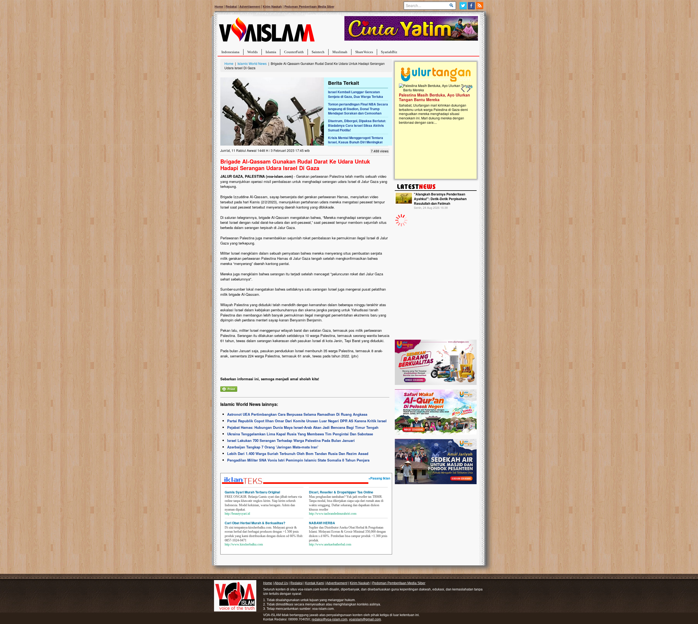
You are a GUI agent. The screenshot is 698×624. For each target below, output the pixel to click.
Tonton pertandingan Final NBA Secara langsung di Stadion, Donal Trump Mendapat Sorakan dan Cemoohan (358, 109)
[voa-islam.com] (267, 31)
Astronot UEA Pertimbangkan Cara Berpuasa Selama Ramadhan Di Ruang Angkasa (297, 414)
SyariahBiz (389, 52)
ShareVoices (364, 52)
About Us (281, 583)
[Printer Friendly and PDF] (228, 388)
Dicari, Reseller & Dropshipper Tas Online (341, 492)
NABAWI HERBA (322, 522)
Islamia (271, 52)
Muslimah (339, 52)
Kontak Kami (314, 583)
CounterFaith (294, 52)
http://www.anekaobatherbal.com (330, 544)
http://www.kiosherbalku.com (244, 544)
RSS (480, 5)
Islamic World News (252, 63)
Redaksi (231, 6)
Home (219, 6)
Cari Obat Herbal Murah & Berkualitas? (255, 522)
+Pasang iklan (379, 478)
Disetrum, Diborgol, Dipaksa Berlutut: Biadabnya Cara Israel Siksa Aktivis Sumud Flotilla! (357, 125)
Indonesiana (230, 52)
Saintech (318, 52)
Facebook (471, 5)
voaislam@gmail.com (365, 619)
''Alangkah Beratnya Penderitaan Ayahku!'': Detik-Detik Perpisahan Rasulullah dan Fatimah (440, 199)
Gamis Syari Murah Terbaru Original (252, 492)
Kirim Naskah (272, 6)
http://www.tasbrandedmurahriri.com (332, 514)
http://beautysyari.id (237, 514)
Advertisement (249, 6)
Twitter (463, 5)
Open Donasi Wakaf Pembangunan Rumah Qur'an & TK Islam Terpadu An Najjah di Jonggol (440, 104)
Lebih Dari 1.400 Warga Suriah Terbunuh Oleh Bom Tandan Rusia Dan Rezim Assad (297, 453)
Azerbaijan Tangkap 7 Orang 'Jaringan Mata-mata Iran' (272, 447)
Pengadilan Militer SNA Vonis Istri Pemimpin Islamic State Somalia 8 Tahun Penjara (298, 460)
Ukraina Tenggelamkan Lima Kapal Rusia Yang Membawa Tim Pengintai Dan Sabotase (300, 433)
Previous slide (463, 89)
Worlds (252, 52)
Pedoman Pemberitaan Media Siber (309, 6)
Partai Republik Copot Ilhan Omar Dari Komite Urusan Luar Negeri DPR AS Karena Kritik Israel (307, 420)
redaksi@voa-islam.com (329, 619)
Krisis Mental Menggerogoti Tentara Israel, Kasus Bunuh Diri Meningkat (355, 140)
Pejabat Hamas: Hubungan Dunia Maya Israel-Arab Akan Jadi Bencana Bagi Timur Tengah (302, 427)
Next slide (468, 89)
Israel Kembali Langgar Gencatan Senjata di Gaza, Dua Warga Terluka (355, 94)
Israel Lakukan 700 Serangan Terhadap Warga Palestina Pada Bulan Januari (291, 440)
